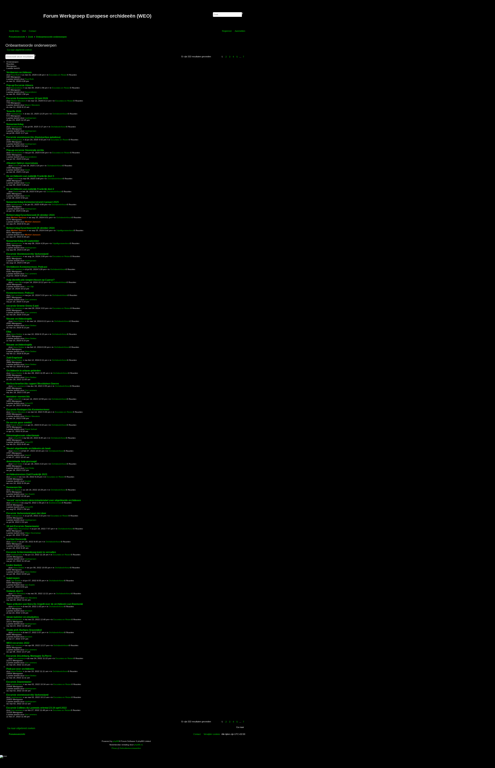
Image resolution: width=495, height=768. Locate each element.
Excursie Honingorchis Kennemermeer (28, 409)
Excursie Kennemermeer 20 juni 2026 (27, 98)
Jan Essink (16, 490)
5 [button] (237, 57)
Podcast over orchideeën (20, 669)
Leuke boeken (14, 565)
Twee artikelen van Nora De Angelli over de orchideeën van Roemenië (44, 604)
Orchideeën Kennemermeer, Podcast (26, 267)
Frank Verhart (17, 425)
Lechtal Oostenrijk (16, 539)
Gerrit (15, 166)
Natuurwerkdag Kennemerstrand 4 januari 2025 (32, 202)
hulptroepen (13, 578)
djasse (14, 542)
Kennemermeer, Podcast (20, 292)
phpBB (116, 741)
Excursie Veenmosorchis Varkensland (27, 254)
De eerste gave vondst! (19, 422)
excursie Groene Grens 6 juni (22, 305)
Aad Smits (17, 464)
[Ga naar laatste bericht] (35, 79)
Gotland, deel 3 (14, 591)
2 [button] (226, 57)
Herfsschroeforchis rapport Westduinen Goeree (32, 383)
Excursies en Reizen (58, 75)
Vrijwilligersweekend (65, 230)
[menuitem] (23, 31)
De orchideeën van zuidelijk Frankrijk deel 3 (30, 176)
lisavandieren (17, 88)
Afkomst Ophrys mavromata (22, 163)
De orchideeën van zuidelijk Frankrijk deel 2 (30, 189)
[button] (216, 56)
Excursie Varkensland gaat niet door (26, 513)
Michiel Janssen (18, 217)
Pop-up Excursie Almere (19, 85)
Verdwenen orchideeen (19, 72)
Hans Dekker (19, 321)
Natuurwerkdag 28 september (22, 241)
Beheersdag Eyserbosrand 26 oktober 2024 (30, 215)
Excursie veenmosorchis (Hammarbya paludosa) (33, 137)
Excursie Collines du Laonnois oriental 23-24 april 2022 (36, 707)
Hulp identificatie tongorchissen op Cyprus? (30, 280)
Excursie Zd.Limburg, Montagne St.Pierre (28, 656)
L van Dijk (17, 282)
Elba (8, 331)
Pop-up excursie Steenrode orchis (25, 150)
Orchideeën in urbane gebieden (23, 370)
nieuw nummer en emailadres (22, 617)
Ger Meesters (19, 593)
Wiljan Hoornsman (21, 529)
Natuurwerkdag (14, 124)
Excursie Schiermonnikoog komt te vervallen (31, 552)
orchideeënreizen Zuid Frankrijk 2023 (26, 474)
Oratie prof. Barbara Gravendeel (24, 630)
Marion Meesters (18, 101)
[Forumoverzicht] (24, 16)
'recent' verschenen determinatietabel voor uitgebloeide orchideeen (43, 500)
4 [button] (233, 57)
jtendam (16, 606)
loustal (14, 477)
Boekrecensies (55, 503)
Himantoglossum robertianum (22, 435)
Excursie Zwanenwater (19, 682)
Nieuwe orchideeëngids (19, 318)
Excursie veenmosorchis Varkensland (27, 694)
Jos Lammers (17, 269)
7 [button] (243, 57)
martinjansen (16, 114)
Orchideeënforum (60, 114)
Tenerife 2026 (13, 111)
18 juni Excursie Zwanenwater (22, 526)
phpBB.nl (138, 745)
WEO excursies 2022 (17, 643)
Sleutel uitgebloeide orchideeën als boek (28, 448)
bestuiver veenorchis (18, 396)
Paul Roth (15, 75)
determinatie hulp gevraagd (21, 461)
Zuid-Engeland (14, 357)
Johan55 (17, 399)
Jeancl (16, 451)
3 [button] (229, 57)
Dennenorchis (14, 487)
